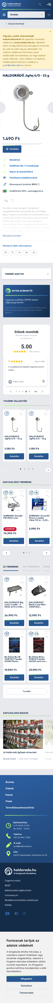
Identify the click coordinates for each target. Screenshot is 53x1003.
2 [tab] (24, 469)
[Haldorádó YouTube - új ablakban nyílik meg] (9, 914)
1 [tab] (20, 469)
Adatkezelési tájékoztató (18, 890)
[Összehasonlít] (6, 201)
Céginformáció (12, 881)
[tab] (10, 568)
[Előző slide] (6, 553)
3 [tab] (28, 469)
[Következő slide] (48, 470)
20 (26, 253)
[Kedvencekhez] (12, 201)
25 (34, 253)
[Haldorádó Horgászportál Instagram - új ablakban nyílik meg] (26, 914)
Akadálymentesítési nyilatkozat (21, 900)
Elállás (8, 905)
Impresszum (11, 895)
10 (5, 253)
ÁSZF (8, 885)
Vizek (8, 801)
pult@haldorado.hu (13, 65)
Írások (9, 795)
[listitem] (23, 740)
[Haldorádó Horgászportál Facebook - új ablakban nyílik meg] (18, 914)
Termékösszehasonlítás (19, 808)
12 (12, 253)
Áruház (9, 782)
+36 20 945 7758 (21, 837)
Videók (9, 788)
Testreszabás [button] (26, 992)
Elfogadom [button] (26, 978)
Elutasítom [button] (26, 985)
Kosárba (13, 149)
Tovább (27, 691)
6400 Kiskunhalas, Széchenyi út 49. (30, 855)
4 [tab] (32, 469)
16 (19, 253)
